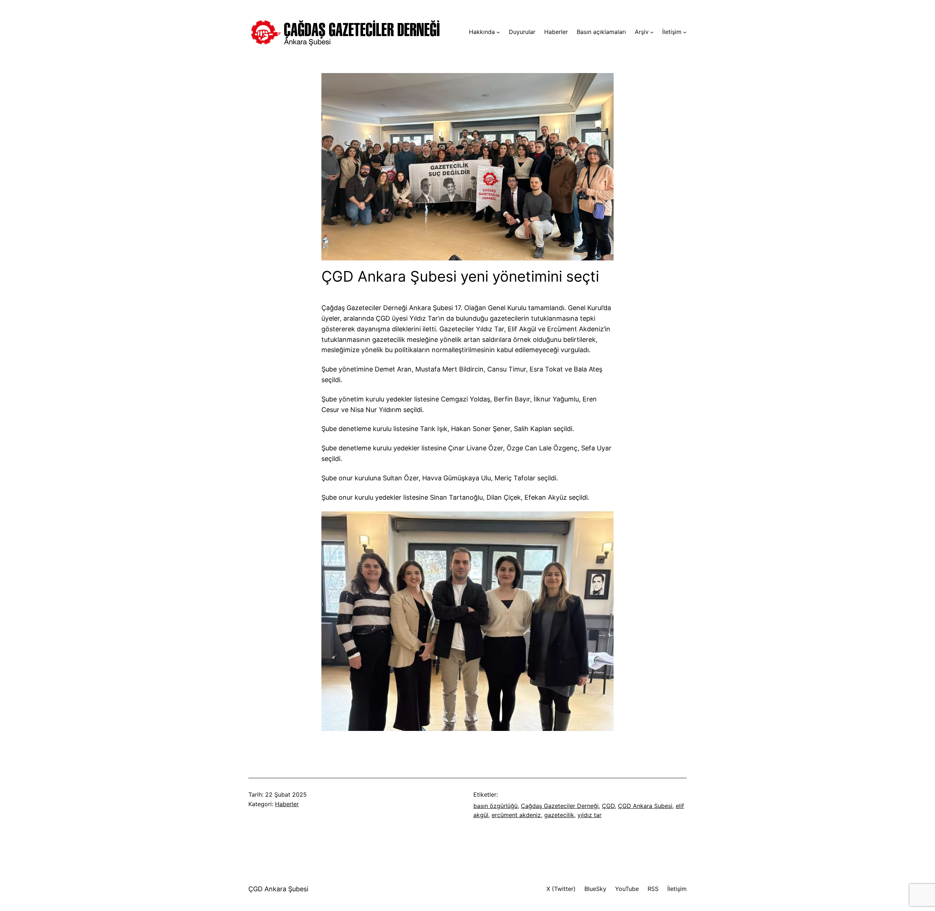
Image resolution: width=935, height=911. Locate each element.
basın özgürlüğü (495, 805)
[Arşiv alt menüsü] (652, 32)
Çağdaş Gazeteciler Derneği (560, 805)
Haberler (287, 804)
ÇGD (608, 805)
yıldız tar (589, 815)
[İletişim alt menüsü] (685, 32)
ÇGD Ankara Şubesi (645, 805)
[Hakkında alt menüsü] (498, 32)
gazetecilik (559, 815)
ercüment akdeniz (516, 815)
